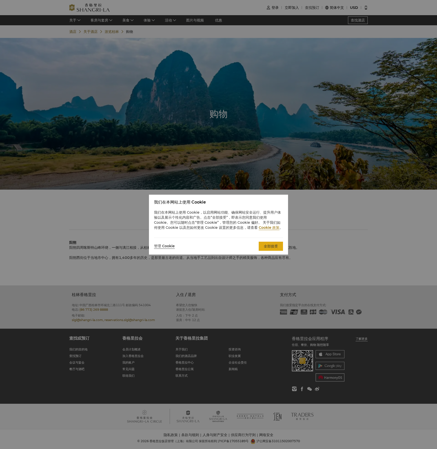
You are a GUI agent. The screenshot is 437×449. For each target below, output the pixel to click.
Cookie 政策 (269, 227)
